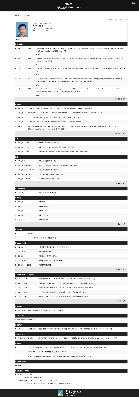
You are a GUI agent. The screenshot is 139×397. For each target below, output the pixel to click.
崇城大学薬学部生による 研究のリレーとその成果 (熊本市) (47, 310)
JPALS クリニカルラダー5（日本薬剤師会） (42, 238)
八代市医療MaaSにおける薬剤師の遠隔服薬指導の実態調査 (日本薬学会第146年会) (54, 122)
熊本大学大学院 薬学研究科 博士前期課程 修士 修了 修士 (56, 147)
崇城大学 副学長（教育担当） (47, 192)
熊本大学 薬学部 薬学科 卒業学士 (48, 143)
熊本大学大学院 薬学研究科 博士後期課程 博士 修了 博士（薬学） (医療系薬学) (63, 152)
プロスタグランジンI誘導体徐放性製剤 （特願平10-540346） (47, 352)
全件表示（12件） (121, 301)
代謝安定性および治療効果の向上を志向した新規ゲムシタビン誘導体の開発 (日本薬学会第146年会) (60, 108)
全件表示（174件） (121, 133)
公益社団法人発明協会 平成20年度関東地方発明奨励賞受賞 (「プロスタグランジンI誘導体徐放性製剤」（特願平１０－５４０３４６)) (70, 329)
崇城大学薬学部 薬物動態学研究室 (26, 320)
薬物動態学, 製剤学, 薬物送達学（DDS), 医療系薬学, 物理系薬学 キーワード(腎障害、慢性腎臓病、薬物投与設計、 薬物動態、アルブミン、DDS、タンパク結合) (66, 338)
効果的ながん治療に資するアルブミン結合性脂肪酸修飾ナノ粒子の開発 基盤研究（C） (66, 283)
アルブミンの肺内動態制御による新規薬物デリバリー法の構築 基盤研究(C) (62, 292)
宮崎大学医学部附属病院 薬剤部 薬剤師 (50, 174)
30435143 (18, 365)
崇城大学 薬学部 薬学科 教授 (47, 161)
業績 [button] (17, 40)
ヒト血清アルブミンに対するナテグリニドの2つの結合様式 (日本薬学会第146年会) (54, 117)
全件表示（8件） (121, 183)
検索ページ (18, 16)
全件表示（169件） (121, 99)
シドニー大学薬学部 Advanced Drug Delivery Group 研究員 (57, 165)
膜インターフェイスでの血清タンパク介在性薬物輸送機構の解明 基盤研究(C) (63, 297)
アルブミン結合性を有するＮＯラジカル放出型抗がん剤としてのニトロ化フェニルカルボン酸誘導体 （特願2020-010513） (67, 347)
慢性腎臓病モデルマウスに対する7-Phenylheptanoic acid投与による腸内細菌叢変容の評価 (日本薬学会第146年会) (65, 113)
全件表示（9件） (121, 224)
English (134, 3)
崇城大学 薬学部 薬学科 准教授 (48, 170)
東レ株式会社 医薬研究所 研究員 (48, 179)
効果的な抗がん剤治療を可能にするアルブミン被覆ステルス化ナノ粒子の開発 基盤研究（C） (68, 288)
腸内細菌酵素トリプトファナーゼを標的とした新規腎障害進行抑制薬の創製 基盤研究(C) (66, 279)
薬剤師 (30, 233)
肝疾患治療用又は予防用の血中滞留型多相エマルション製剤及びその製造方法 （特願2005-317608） (60, 356)
